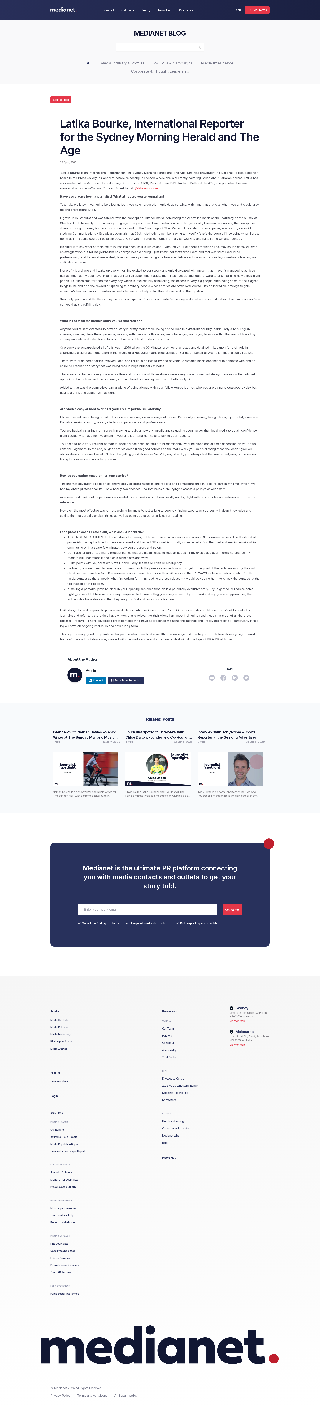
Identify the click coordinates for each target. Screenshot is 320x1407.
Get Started (259, 9)
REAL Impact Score (61, 1041)
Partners (167, 1035)
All (89, 63)
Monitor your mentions (63, 1208)
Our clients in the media (175, 1128)
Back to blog (61, 99)
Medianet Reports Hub (175, 1092)
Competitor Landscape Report (67, 1151)
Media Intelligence (217, 63)
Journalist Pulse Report (63, 1136)
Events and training (173, 1121)
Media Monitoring (60, 1034)
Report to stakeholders (63, 1222)
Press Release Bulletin (63, 1186)
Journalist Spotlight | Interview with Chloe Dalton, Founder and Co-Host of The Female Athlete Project (157, 735)
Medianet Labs (170, 1135)
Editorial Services (60, 1258)
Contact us (168, 1042)
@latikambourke (146, 188)
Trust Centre (169, 1057)
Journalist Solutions (61, 1172)
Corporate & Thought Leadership (160, 71)
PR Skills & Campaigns (172, 63)
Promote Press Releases (64, 1265)
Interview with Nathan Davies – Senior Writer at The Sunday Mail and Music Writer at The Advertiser (84, 735)
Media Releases (59, 1027)
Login (238, 9)
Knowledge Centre (173, 1078)
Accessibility (169, 1050)
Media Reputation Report (64, 1144)
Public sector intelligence (64, 1293)
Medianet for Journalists (64, 1179)
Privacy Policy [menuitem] (60, 1395)
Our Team (168, 1028)
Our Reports (57, 1129)
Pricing (146, 10)
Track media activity (61, 1215)
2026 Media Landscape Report (180, 1085)
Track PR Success (60, 1272)
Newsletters (169, 1100)
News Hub (164, 10)
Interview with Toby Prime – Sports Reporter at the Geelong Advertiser (227, 735)
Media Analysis (58, 1048)
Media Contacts (59, 1020)
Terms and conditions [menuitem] (92, 1395)
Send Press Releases (62, 1250)
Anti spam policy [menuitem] (126, 1395)
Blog (164, 1142)
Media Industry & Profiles (122, 63)
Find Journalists (59, 1243)
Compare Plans (59, 1081)
